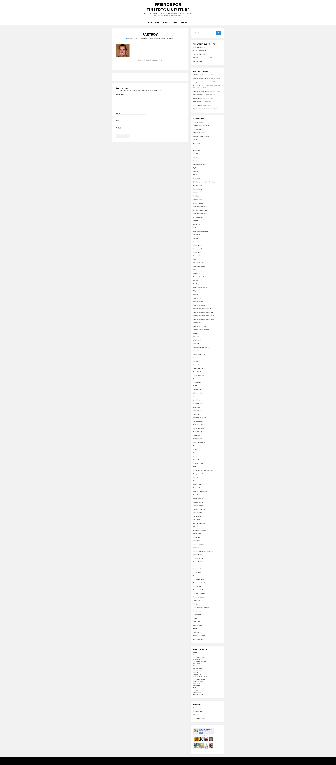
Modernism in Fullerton (199, 417)
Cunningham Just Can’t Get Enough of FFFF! (152, 38)
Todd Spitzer (197, 600)
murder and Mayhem (199, 428)
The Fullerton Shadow (199, 661)
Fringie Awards (197, 291)
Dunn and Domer (198, 256)
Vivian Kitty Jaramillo (199, 636)
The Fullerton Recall (198, 579)
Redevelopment (197, 512)
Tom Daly (196, 604)
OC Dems (195, 453)
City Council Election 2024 (200, 210)
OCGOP (195, 467)
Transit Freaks (197, 611)
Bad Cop (195, 157)
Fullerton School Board (199, 326)
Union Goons (196, 621)
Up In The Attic (197, 625)
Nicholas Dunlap (197, 439)
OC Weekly (196, 715)
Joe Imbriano (197, 379)
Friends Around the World (200, 287)
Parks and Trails (197, 488)
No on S (195, 446)
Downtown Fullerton (199, 249)
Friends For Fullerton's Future (168, 7)
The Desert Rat (197, 670)
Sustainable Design (198, 562)
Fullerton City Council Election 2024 (203, 319)
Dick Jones (196, 238)
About (157, 22)
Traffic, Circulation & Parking (201, 607)
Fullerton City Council (199, 305)
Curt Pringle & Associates (200, 231)
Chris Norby (196, 196)
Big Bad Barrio (197, 168)
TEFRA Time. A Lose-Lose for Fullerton (204, 58)
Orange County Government (201, 474)
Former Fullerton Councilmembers (203, 277)
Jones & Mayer (197, 382)
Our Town (196, 477)
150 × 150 (171, 38)
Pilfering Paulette (198, 502)
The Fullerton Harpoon (199, 657)
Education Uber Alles (199, 263)
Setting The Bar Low (199, 523)
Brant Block (196, 85)
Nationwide (196, 435)
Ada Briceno (196, 143)
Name (118, 113)
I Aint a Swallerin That (199, 354)
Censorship (196, 192)
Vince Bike (196, 632)
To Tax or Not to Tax (199, 54)
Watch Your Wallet (198, 639)
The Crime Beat (197, 572)
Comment (120, 94)
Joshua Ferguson (198, 681)
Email (118, 120)
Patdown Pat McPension (200, 491)
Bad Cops (196, 161)
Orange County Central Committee (203, 470)
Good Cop (196, 337)
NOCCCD (195, 449)
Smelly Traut (197, 548)
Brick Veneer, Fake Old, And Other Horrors (204, 182)
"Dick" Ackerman (198, 122)
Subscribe (174, 22)
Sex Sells (195, 526)
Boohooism (196, 178)
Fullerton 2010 (197, 298)
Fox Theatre (196, 280)
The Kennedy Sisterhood (200, 583)
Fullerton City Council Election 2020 (203, 315)
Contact (184, 22)
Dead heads (196, 235)
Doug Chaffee (197, 245)
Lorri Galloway (197, 410)
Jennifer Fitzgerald (198, 365)
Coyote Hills (196, 224)
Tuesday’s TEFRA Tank (199, 51)
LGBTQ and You (197, 393)
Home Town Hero (198, 351)
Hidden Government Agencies (201, 347)
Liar (194, 396)
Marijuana (196, 414)
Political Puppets (198, 505)
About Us (195, 140)
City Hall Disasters (198, 217)
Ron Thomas (196, 519)
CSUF (194, 228)
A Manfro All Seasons (199, 133)
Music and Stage (198, 432)
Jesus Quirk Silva (198, 372)
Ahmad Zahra (197, 147)
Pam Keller (196, 481)
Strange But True (198, 558)
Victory (195, 628)
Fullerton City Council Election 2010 (203, 312)
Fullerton (195, 294)
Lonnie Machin (197, 692)
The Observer (197, 586)
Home (150, 22)
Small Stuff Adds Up (198, 544)
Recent (165, 22)
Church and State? (198, 203)
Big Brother (196, 171)
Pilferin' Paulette (198, 498)
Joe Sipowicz (197, 666)
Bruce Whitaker (197, 185)
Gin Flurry (196, 333)
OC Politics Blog (197, 711)
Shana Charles (197, 533)
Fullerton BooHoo (198, 301)
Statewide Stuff (198, 555)
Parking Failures (197, 484)
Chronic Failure (197, 199)
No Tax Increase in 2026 (200, 47)
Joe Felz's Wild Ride (198, 375)
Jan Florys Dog (197, 668)
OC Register (196, 460)
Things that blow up (198, 597)
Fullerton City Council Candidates (202, 308)
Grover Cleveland (198, 659)
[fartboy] (123, 50)
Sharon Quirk (196, 537)
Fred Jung (196, 284)
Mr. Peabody (196, 663)
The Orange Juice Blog (199, 718)
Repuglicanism (197, 516)
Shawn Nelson (197, 541)
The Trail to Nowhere (199, 590)
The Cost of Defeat (198, 569)
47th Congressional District (201, 126)
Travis (195, 618)
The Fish (195, 690)
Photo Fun (196, 495)
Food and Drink (197, 273)
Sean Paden (196, 685)
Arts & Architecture (198, 154)
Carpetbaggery (197, 189)
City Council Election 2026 (200, 213)
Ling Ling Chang (197, 403)
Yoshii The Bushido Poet (200, 677)
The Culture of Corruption (200, 576)
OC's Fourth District (198, 463)
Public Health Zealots (199, 509)
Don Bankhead (197, 242)
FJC (194, 270)
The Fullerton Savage (199, 679)
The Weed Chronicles (199, 593)
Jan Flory (196, 361)
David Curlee (196, 683)
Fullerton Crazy (197, 322)
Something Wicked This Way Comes (203, 551)
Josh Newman (197, 386)
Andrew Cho (196, 150)
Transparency (197, 614)
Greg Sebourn (197, 340)
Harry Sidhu (196, 344)
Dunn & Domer (197, 252)
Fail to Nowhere (197, 61)
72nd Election (197, 129)
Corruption (196, 221)
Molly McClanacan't (198, 421)
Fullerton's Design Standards (201, 329)
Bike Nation (196, 175)
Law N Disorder (197, 389)
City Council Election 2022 (200, 206)
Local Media (196, 407)
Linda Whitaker (197, 400)
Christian (195, 672)
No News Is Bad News (199, 442)
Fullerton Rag (197, 708)
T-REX (195, 688)
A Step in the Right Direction (201, 136)
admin (195, 653)
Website (119, 128)
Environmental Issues (199, 266)
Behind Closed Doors (199, 164)
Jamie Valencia (197, 358)
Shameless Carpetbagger (200, 530)
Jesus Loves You (198, 368)
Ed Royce (196, 259)
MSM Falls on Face (198, 425)
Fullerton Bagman (198, 694)
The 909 (195, 565)
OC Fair (195, 456)
